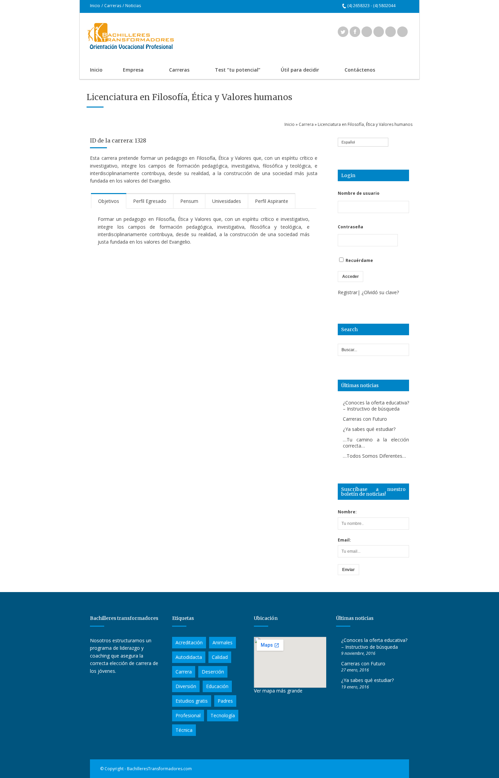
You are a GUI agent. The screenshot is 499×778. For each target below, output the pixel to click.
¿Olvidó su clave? (380, 292)
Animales (222, 642)
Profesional (188, 715)
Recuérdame (359, 260)
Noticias (133, 5)
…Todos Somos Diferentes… (374, 456)
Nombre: (347, 512)
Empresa (128, 70)
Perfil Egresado (149, 201)
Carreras (112, 5)
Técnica (183, 730)
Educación (217, 686)
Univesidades (226, 201)
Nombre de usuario (359, 193)
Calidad (220, 657)
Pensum (189, 201)
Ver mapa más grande (278, 690)
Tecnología (222, 715)
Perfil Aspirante (271, 201)
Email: (344, 540)
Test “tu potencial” (237, 70)
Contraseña (350, 227)
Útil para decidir (295, 70)
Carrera (306, 124)
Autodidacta (188, 657)
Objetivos (108, 201)
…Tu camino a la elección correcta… (376, 442)
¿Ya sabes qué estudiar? (369, 429)
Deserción (213, 671)
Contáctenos (360, 70)
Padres (225, 701)
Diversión (185, 686)
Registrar (347, 292)
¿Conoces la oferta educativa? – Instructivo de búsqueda (376, 405)
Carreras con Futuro (365, 419)
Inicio (95, 5)
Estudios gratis (191, 701)
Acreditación (189, 642)
